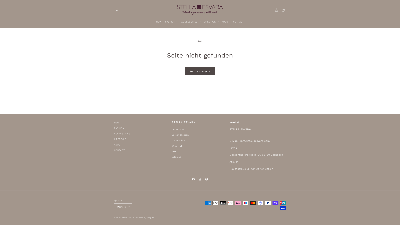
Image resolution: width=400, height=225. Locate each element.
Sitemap (176, 157)
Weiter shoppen (200, 71)
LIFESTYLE (120, 139)
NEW (116, 122)
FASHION (119, 128)
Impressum (178, 129)
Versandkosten (180, 135)
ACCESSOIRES (122, 133)
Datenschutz (179, 140)
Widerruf (177, 146)
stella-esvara (128, 218)
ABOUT (118, 144)
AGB (174, 151)
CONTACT (119, 150)
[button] (117, 10)
